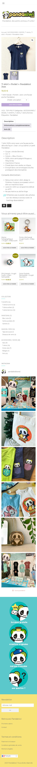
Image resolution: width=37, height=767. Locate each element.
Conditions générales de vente (11, 745)
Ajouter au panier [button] (9, 247)
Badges (4, 351)
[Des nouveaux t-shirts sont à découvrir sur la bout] (18, 499)
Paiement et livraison (8, 741)
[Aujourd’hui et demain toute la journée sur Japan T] (18, 570)
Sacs (3, 343)
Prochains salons (6, 724)
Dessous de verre (8, 334)
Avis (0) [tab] (7, 129)
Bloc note (5, 318)
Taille (4, 99)
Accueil (4, 32)
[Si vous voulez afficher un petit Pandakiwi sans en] (18, 464)
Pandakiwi (14, 115)
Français (7, 756)
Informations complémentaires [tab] (17, 125)
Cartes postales (7, 321)
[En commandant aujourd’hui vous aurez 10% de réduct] (18, 429)
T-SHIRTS (10, 113)
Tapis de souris (7, 332)
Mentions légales (7, 749)
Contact (4, 727)
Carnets (4, 324)
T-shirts (27, 32)
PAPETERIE (5, 315)
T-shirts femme (27, 113)
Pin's (4, 353)
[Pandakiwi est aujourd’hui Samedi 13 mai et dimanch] (18, 393)
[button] (32, 40)
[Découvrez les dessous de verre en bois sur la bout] (18, 535)
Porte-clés (5, 348)
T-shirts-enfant (7, 307)
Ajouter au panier (15, 104)
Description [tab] (9, 121)
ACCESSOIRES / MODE (16, 32)
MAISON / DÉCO (7, 329)
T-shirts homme (7, 305)
